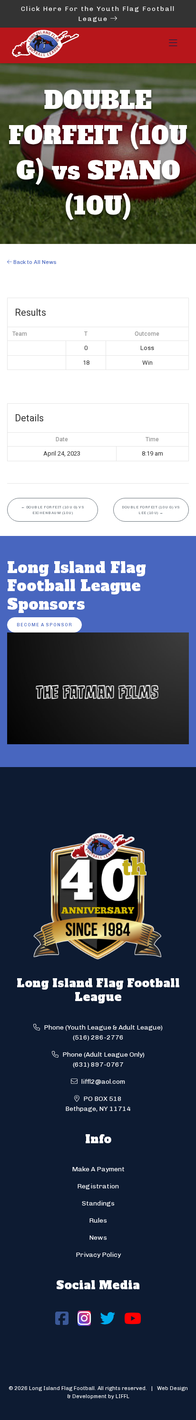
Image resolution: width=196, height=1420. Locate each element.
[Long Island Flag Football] (45, 45)
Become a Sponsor (44, 624)
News (98, 1238)
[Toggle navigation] (173, 45)
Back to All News (34, 262)
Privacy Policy (98, 1255)
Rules (98, 1220)
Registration (98, 1186)
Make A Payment (98, 1169)
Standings (98, 1203)
